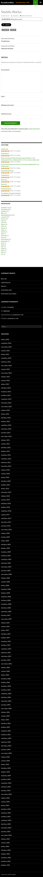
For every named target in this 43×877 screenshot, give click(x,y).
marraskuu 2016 (6, 529)
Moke (3, 248)
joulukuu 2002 (5, 831)
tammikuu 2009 (6, 567)
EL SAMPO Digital (11, 874)
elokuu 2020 (5, 477)
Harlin (3, 232)
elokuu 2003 (5, 805)
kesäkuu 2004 (5, 772)
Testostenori (5, 153)
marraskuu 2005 (6, 708)
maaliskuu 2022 (6, 425)
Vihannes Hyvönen (8, 47)
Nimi (3, 96)
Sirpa (2, 237)
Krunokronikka (7, 2)
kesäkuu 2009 (5, 548)
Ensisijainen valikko (40, 2)
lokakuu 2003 (5, 798)
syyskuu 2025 (5, 350)
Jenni (2, 222)
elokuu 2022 (5, 414)
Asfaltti (3, 211)
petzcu (3, 224)
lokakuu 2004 (5, 757)
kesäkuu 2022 (5, 421)
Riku (2, 213)
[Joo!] (6, 19)
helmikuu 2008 (6, 608)
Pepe (2, 230)
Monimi (3, 286)
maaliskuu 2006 (6, 693)
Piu (2, 254)
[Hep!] (8, 19)
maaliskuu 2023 (6, 399)
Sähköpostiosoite (8, 105)
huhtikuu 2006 (6, 690)
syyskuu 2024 (5, 369)
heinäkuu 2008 (6, 589)
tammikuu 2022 (6, 429)
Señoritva (4, 180)
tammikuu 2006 (6, 701)
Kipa (2, 245)
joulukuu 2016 (5, 526)
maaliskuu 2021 (6, 459)
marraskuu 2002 (6, 835)
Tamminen (4, 209)
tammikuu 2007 (6, 656)
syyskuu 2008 (5, 582)
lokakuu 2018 (5, 496)
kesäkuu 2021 (5, 451)
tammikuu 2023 (6, 403)
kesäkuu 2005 (5, 727)
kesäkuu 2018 (5, 507)
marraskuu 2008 (6, 574)
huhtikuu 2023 (6, 395)
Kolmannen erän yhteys (8, 294)
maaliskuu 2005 (6, 738)
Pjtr (2, 247)
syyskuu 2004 (5, 761)
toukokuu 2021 (6, 455)
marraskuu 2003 (6, 794)
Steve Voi (4, 184)
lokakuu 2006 (5, 667)
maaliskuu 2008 (6, 604)
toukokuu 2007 (6, 641)
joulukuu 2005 (5, 705)
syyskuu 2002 (5, 843)
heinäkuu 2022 (6, 418)
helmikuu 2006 (6, 697)
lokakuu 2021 (5, 440)
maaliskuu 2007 (6, 649)
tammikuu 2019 (6, 492)
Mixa (2, 250)
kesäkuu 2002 (5, 854)
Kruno (13, 30)
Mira (2, 252)
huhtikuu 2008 (6, 600)
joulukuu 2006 (5, 660)
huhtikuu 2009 (6, 555)
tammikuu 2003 (6, 828)
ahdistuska (4, 149)
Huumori (5, 30)
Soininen (4, 235)
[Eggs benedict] (3, 19)
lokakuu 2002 (5, 839)
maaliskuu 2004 (6, 783)
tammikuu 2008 (6, 611)
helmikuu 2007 (6, 652)
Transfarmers (8, 40)
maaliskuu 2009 (6, 559)
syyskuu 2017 (5, 514)
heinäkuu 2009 (6, 544)
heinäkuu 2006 (6, 679)
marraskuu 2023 (6, 373)
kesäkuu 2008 (5, 593)
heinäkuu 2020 (6, 481)
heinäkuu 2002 (6, 850)
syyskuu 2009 (5, 537)
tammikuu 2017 (6, 522)
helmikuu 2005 (6, 742)
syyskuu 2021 (5, 444)
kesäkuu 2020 (5, 485)
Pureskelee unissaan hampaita (10, 193)
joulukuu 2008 (5, 570)
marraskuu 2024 (6, 365)
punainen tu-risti (18, 315)
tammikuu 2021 (6, 466)
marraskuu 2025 (6, 347)
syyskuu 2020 (5, 473)
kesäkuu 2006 (5, 682)
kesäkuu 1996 (5, 865)
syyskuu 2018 (5, 500)
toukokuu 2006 (6, 686)
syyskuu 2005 (5, 716)
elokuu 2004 (5, 764)
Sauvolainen (5, 239)
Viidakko (15, 16)
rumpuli (3, 217)
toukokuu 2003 (6, 813)
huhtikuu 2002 (6, 861)
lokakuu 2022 (5, 410)
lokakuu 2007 (5, 623)
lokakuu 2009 (5, 533)
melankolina (5, 175)
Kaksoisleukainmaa (7, 171)
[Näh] (4, 19)
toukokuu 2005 (6, 731)
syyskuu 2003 (5, 802)
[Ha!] (9, 19)
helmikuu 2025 (6, 362)
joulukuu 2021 (5, 432)
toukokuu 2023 (6, 391)
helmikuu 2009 (6, 563)
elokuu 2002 (5, 846)
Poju (2, 243)
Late (2, 221)
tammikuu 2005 (6, 746)
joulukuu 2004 (5, 749)
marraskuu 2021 (6, 436)
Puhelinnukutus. (6, 189)
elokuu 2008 (5, 585)
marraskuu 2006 (6, 664)
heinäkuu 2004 (6, 768)
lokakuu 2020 (5, 470)
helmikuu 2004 (6, 787)
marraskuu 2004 (6, 753)
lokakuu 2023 (5, 377)
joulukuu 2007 (5, 615)
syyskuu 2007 (5, 626)
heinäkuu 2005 (6, 723)
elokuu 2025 (5, 354)
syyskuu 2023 (5, 380)
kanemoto (4, 241)
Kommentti (5, 70)
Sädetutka (6, 311)
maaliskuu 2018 (6, 511)
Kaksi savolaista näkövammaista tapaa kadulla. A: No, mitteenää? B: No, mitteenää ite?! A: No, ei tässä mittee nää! (20, 159)
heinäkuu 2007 (6, 634)
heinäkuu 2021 (6, 447)
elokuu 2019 (5, 488)
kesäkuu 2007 (5, 638)
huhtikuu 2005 (6, 734)
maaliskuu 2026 (6, 343)
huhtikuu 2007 (6, 645)
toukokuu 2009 (6, 552)
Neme (3, 228)
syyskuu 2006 (5, 671)
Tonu (2, 226)
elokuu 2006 (5, 675)
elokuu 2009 (5, 541)
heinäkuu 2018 (6, 503)
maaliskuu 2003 (6, 820)
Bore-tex (4, 279)
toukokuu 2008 (6, 597)
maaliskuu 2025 (6, 358)
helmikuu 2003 (6, 824)
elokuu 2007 (5, 630)
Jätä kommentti (27, 16)
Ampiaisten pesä (6, 290)
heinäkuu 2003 (6, 809)
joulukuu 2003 (5, 790)
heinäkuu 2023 (6, 388)
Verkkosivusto (6, 114)
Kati (2, 234)
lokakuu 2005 (5, 712)
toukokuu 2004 (6, 775)
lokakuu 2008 (5, 578)
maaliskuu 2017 (6, 518)
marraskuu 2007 (6, 619)
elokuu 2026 (5, 339)
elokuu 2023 (5, 384)
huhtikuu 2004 (6, 779)
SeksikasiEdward (6, 215)
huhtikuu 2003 (6, 816)
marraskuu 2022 (6, 406)
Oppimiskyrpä (5, 282)
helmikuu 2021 (6, 462)
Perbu (3, 219)
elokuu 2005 (5, 720)
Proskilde (11, 307)
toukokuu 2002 (6, 857)
